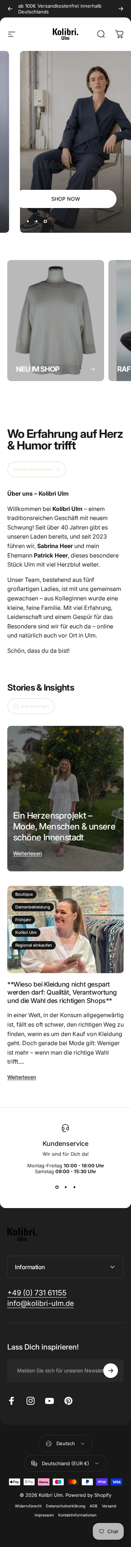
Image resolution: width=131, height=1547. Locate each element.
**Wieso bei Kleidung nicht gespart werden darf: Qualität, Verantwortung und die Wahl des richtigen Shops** (62, 992)
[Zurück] (10, 8)
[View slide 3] (74, 1187)
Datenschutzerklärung (65, 1506)
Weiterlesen (27, 853)
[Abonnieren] (110, 1370)
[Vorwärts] (121, 8)
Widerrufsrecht (28, 1506)
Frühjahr (23, 919)
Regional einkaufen (33, 945)
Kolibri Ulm (26, 932)
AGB (94, 1506)
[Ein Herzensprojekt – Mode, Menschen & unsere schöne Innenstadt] (65, 798)
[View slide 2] (65, 1187)
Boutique (24, 894)
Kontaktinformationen (77, 1515)
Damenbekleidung (32, 907)
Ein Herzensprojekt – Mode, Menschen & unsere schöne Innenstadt (64, 826)
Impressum (44, 1515)
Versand (109, 1506)
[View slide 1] (56, 1187)
